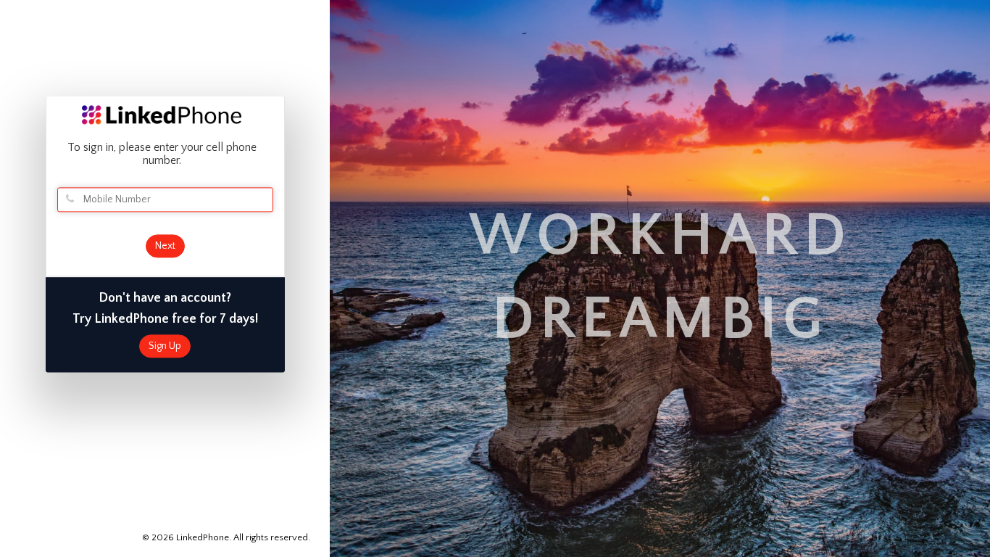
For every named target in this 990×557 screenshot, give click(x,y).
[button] (989, 550)
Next (165, 246)
